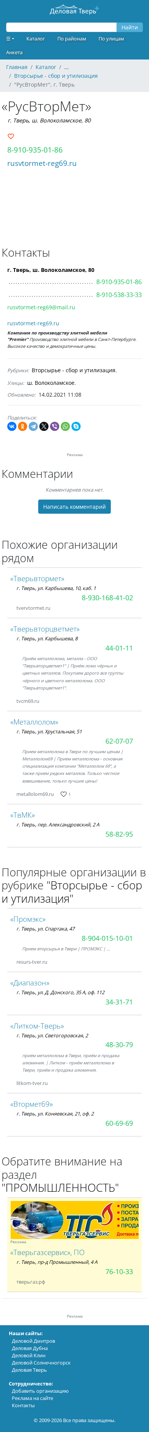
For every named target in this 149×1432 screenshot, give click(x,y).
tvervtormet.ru (33, 607)
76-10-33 (119, 1271)
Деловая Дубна (30, 1348)
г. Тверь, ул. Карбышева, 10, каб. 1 (56, 588)
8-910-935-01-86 (35, 150)
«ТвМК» (22, 815)
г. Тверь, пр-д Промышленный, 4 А (56, 1261)
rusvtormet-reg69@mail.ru (41, 307)
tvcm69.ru (27, 701)
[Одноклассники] (22, 426)
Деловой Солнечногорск (41, 1362)
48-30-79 (119, 1044)
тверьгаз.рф (31, 1281)
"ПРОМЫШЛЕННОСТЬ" (60, 1187)
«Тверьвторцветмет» (44, 629)
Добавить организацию (40, 1390)
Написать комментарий (74, 506)
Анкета (14, 52)
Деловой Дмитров (33, 1340)
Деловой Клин (28, 1355)
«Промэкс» (27, 919)
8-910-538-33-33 (119, 295)
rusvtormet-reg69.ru (42, 163)
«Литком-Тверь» (37, 1026)
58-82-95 (119, 834)
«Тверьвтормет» (37, 578)
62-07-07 (119, 741)
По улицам (111, 38)
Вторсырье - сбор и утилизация (73, 370)
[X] (44, 426)
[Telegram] (33, 426)
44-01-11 (119, 648)
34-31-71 (119, 1001)
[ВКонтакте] (11, 426)
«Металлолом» (34, 722)
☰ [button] (8, 38)
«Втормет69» (31, 1104)
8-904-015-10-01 (107, 938)
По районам (71, 38)
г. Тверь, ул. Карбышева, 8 (47, 638)
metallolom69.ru (35, 794)
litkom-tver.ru (32, 1083)
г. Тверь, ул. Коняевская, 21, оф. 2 (55, 1113)
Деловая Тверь (29, 1369)
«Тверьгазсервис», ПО (47, 1252)
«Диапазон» (29, 982)
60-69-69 (119, 1123)
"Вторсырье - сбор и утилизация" (72, 892)
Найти (129, 27)
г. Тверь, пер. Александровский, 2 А (57, 824)
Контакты (23, 1405)
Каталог (35, 38)
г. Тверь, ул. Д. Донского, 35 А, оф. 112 (60, 992)
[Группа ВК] (55, 1282)
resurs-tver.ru (31, 961)
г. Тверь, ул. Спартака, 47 (45, 928)
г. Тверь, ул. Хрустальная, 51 (49, 731)
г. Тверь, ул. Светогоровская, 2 (52, 1035)
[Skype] (76, 426)
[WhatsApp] (65, 426)
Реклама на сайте (32, 1398)
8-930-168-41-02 (107, 597)
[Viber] (54, 426)
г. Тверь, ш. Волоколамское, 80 (49, 120)
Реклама (18, 1241)
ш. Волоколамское (50, 382)
